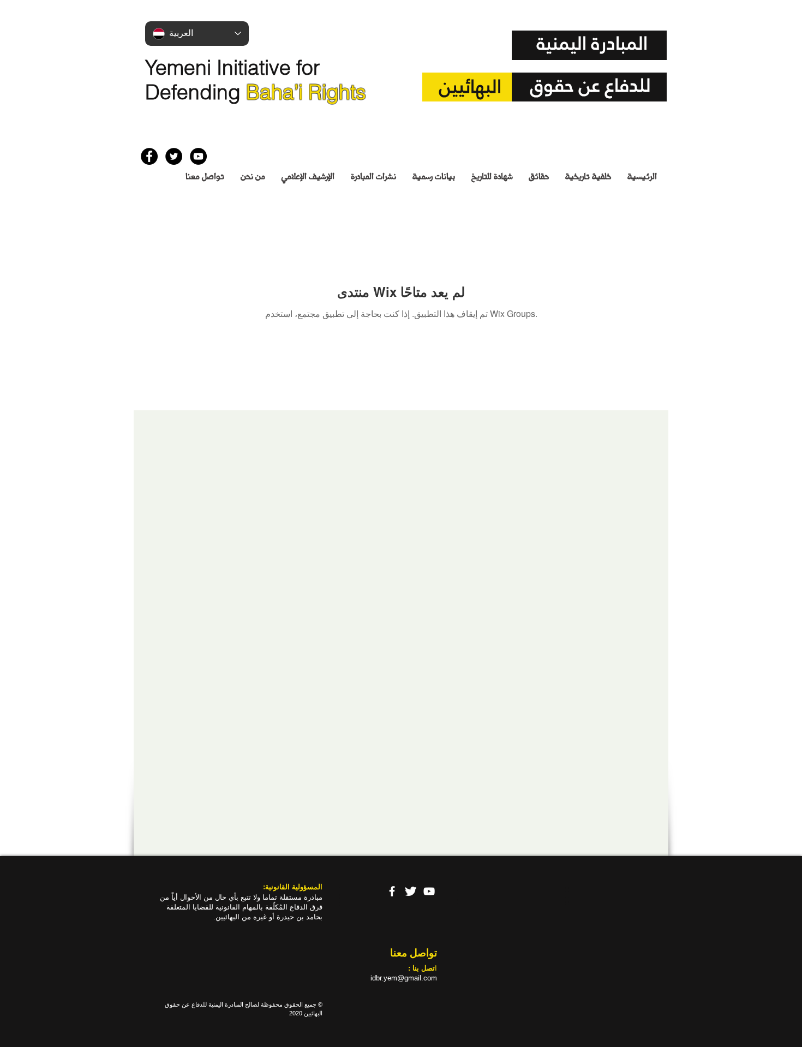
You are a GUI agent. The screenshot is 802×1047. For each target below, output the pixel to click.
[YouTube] (429, 891)
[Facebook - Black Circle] (149, 156)
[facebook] (392, 891)
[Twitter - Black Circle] (173, 156)
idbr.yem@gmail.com (403, 978)
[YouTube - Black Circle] (198, 156)
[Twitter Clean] (410, 891)
